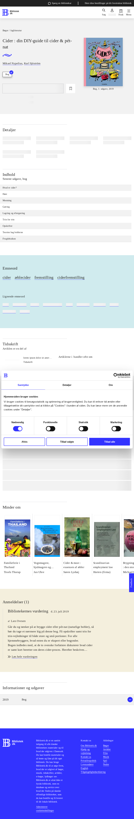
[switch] (50, 428)
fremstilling (43, 277)
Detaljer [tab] (67, 384)
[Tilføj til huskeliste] (70, 88)
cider (7, 277)
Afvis (24, 441)
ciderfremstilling (70, 277)
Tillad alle (109, 441)
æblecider (23, 277)
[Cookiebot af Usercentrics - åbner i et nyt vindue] (116, 375)
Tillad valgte (67, 441)
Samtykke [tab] (23, 384)
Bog (7, 74)
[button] (67, 699)
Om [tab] (111, 384)
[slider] (103, 64)
